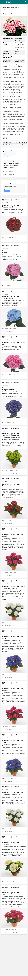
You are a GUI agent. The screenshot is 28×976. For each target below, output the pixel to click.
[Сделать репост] (14, 174)
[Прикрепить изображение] (4, 189)
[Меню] (2, 2)
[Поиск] (25, 2)
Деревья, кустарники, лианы (9, 154)
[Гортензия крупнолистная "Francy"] (14, 910)
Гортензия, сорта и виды (8, 167)
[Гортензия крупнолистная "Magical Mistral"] (14, 402)
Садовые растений (7, 156)
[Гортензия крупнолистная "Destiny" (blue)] (14, 311)
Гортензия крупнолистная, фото (10, 165)
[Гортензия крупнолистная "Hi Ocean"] (14, 654)
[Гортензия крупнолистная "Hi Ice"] (14, 603)
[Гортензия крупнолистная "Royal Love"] (14, 357)
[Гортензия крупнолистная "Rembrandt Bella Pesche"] (14, 451)
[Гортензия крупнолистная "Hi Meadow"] (14, 552)
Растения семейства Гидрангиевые (11, 161)
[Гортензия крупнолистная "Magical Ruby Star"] (14, 219)
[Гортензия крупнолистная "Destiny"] (14, 265)
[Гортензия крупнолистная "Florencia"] (14, 859)
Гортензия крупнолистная (9, 151)
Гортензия (7, 7)
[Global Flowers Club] (9, 2)
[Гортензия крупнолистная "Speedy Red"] (14, 501)
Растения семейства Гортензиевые (11, 163)
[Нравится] (4, 174)
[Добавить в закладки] (17, 174)
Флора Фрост (16, 7)
